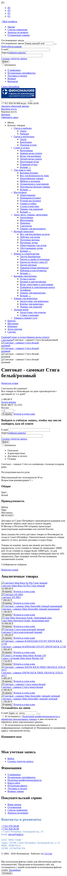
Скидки (11, 332)
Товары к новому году (26, 318)
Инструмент (20, 192)
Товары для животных (26, 298)
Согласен (6, 873)
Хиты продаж (14, 329)
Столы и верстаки (29, 206)
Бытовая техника (29, 172)
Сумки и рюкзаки (29, 315)
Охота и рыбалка (23, 128)
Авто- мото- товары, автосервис (31, 214)
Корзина (5, 114)
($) (8, 8)
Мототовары (26, 220)
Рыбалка (24, 133)
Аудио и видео (28, 279)
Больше (25, 167)
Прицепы (25, 223)
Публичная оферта (17, 785)
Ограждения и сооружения (34, 184)
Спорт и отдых (22, 147)
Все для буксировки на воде (35, 234)
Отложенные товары (18, 35)
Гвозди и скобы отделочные (35, 259)
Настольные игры (29, 161)
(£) (8, 16)
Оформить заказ (9, 117)
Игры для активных (30, 156)
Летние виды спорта (31, 159)
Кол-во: (5, 407)
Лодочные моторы (30, 239)
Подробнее (15, 870)
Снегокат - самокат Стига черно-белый (22, 687)
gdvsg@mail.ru (15, 834)
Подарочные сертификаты (21, 73)
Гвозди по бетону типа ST (34, 262)
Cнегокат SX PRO (11, 597)
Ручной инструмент (30, 200)
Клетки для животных (32, 304)
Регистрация (15, 46)
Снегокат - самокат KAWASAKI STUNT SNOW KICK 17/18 (33, 646)
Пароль (5, 52)
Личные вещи (21, 309)
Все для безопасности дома (34, 175)
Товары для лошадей (31, 306)
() (8, 10)
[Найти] (31, 101)
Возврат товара (15, 791)
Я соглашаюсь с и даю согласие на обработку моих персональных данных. (30, 719)
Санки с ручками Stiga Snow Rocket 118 (22, 658)
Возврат (11, 78)
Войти (4, 46)
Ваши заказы (14, 804)
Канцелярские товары (31, 178)
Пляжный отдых (29, 164)
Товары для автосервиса (33, 228)
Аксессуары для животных (34, 301)
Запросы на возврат (17, 32)
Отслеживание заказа (12, 43)
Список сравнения (17, 29)
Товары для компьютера (32, 292)
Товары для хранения (31, 209)
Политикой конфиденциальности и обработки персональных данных (30, 717)
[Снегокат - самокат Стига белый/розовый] (23, 345)
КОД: (4, 405)
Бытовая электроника (25, 276)
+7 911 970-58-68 (10, 826)
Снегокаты (7, 340)
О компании (14, 70)
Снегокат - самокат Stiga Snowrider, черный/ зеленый (29, 698)
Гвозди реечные (28, 265)
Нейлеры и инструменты (33, 270)
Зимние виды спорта (31, 153)
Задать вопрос (8, 402)
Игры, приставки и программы (36, 284)
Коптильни (26, 142)
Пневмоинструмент (30, 198)
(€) (8, 13)
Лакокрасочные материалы (34, 267)
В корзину (7, 414)
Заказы (11, 26)
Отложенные (14, 807)
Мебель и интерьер (30, 181)
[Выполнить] (55, 44)
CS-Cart (48, 853)
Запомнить (10, 65)
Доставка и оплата (17, 75)
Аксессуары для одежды (33, 312)
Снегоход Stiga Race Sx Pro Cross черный (23, 585)
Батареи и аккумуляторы (33, 281)
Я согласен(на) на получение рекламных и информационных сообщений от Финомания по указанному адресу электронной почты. (33, 728)
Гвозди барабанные (30, 256)
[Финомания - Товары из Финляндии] (18, 97)
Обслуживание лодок (31, 248)
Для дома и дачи (22, 170)
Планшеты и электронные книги (37, 287)
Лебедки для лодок (30, 237)
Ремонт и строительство (26, 253)
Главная (5, 337)
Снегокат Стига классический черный (21, 632)
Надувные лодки (29, 242)
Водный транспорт (24, 231)
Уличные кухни (28, 145)
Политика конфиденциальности (24, 780)
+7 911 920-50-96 (10, 828)
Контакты (12, 81)
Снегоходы (26, 226)
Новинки (12, 326)
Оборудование (27, 195)
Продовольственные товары (35, 186)
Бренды (11, 320)
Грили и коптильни (24, 136)
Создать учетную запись (14, 58)
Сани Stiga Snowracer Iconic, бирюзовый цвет (25, 620)
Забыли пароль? (17, 52)
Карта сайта (13, 783)
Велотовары (26, 150)
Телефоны (25, 290)
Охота (23, 131)
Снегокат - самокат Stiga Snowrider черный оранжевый (30, 609)
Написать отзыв (9, 383)
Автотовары (26, 217)
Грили (23, 139)
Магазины (12, 323)
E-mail (4, 49)
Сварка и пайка (28, 203)
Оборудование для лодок (33, 245)
